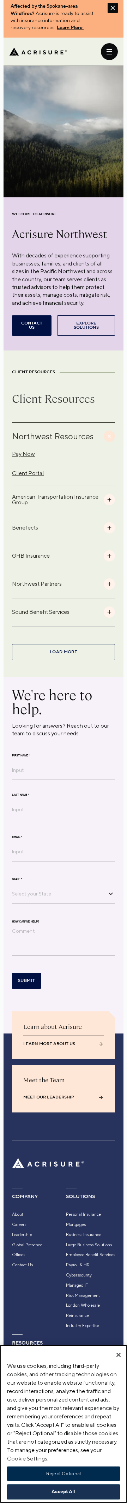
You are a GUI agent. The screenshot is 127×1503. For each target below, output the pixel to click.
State (17, 879)
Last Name (20, 794)
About (17, 1214)
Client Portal (28, 473)
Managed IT (77, 1285)
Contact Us (22, 1264)
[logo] (38, 51)
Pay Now (23, 454)
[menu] (109, 51)
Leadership (22, 1234)
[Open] (111, 894)
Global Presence (27, 1244)
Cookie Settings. (27, 1458)
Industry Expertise (82, 1325)
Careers (19, 1224)
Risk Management (83, 1295)
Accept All (63, 1492)
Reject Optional (63, 1473)
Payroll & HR (78, 1264)
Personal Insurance (83, 1214)
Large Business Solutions (89, 1244)
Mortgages (76, 1224)
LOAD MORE (63, 652)
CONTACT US (31, 325)
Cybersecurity (79, 1275)
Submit (26, 980)
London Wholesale (83, 1305)
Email (17, 836)
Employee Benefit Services (90, 1254)
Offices (18, 1254)
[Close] (118, 1355)
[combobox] (58, 894)
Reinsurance (77, 1315)
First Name (21, 755)
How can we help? (25, 921)
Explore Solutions (86, 325)
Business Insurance (83, 1234)
